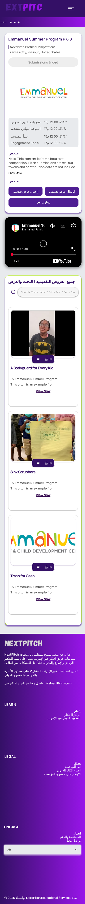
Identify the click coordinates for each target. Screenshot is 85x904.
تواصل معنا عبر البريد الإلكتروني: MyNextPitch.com (37, 683)
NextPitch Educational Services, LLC (51, 898)
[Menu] (71, 8)
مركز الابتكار (72, 715)
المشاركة (35, 671)
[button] (43, 62)
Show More (15, 173)
